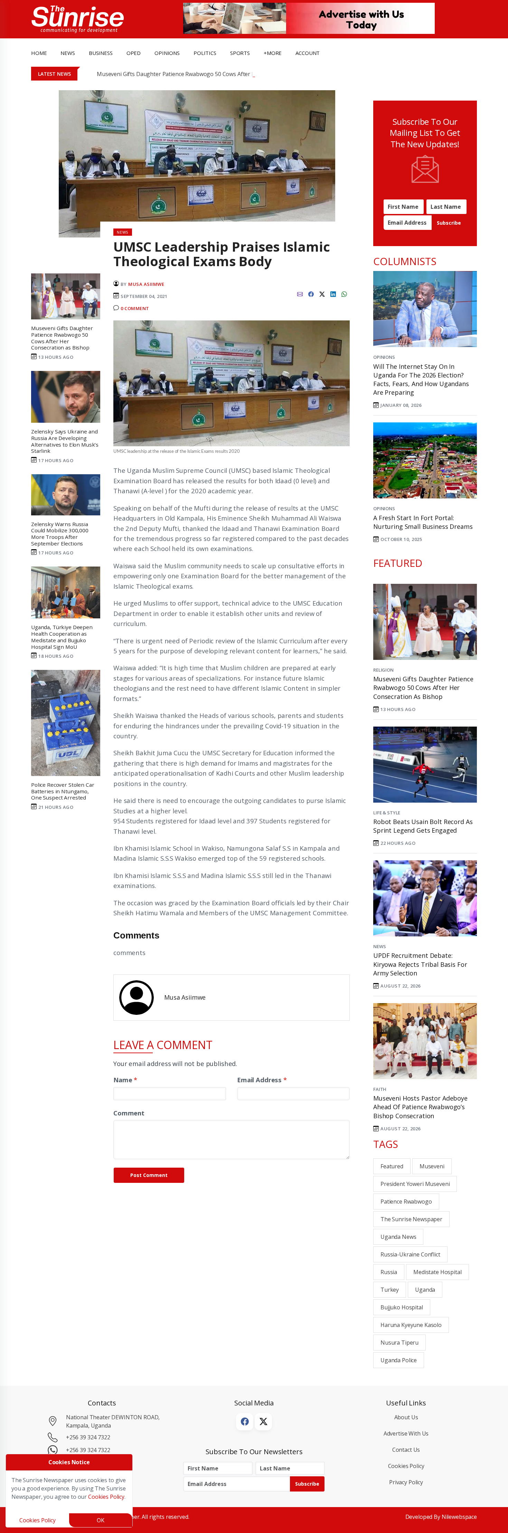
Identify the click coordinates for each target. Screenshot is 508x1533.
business (101, 52)
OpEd (133, 52)
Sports (240, 52)
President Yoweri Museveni (415, 1184)
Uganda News (398, 1237)
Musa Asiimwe (146, 284)
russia (388, 1272)
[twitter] (322, 293)
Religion (383, 670)
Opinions (384, 357)
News (379, 946)
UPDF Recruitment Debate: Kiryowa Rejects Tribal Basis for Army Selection (420, 964)
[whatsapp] (344, 293)
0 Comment (135, 308)
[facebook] (311, 293)
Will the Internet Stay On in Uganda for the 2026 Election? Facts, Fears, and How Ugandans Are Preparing (421, 379)
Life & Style (386, 813)
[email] (299, 293)
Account (307, 52)
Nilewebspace (459, 1517)
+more (273, 52)
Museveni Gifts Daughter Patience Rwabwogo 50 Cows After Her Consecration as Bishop (210, 74)
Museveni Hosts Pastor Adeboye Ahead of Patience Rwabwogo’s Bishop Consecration (420, 1107)
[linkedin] (333, 293)
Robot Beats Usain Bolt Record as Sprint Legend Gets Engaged (422, 825)
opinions (167, 52)
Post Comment (149, 1175)
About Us (406, 1417)
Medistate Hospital (437, 1272)
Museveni (432, 1166)
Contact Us (406, 1449)
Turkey (389, 1289)
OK (100, 1520)
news (67, 52)
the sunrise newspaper (411, 1219)
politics (205, 52)
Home (39, 52)
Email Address (262, 1079)
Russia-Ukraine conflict (410, 1254)
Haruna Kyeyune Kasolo (411, 1325)
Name (125, 1079)
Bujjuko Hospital (401, 1307)
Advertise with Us (406, 1433)
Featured (391, 1166)
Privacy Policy (406, 1482)
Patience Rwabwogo (406, 1201)
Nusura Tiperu (399, 1342)
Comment (128, 1113)
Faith (379, 1089)
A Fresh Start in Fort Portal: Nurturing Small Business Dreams (423, 522)
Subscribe (449, 222)
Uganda (425, 1289)
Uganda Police (398, 1360)
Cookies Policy (406, 1466)
